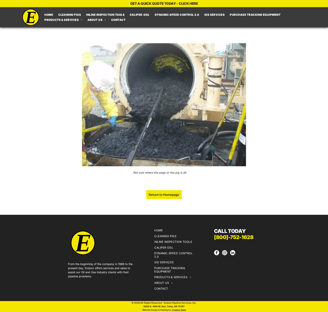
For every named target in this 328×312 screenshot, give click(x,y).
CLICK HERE (188, 4)
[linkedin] (232, 253)
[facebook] (216, 253)
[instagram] (224, 253)
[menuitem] (49, 14)
